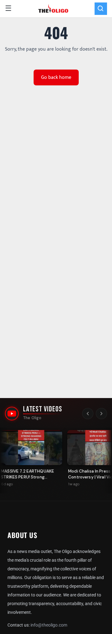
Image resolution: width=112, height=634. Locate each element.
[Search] (101, 8)
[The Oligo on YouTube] (12, 413)
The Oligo (32, 417)
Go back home (56, 77)
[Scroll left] (87, 413)
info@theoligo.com (48, 625)
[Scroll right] (101, 413)
